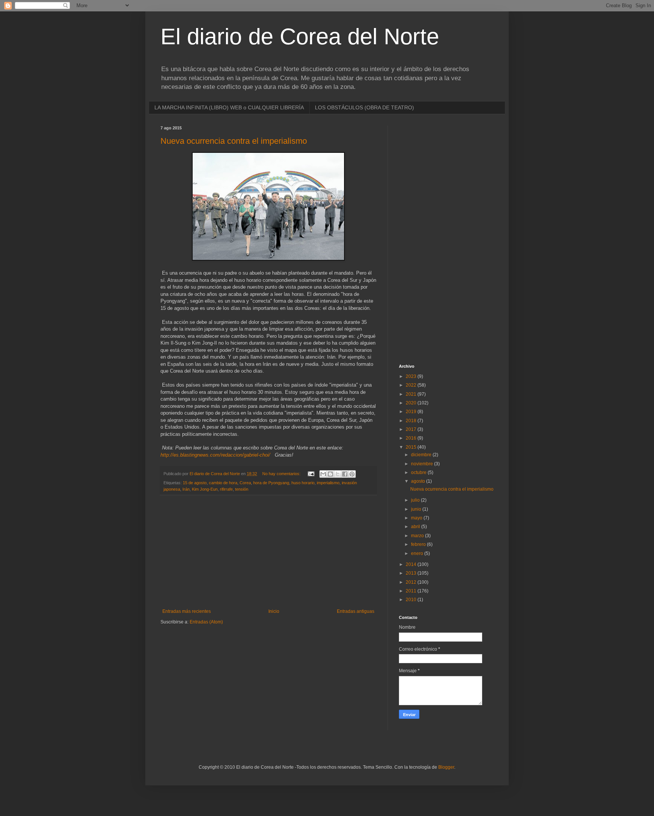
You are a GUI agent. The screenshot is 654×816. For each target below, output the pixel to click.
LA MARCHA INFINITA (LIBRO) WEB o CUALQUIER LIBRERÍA (229, 107)
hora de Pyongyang (271, 482)
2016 (411, 438)
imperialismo (328, 482)
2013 (411, 573)
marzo (418, 535)
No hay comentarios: (282, 473)
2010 (411, 599)
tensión (241, 489)
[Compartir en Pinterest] (352, 474)
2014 (411, 564)
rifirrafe (226, 489)
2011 (411, 591)
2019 (411, 411)
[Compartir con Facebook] (345, 474)
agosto (418, 481)
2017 (411, 429)
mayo (417, 518)
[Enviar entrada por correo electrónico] (311, 473)
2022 (411, 385)
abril (416, 526)
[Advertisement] (268, 552)
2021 (411, 394)
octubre (419, 472)
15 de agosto (195, 482)
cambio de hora (223, 482)
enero (417, 553)
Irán (186, 489)
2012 (411, 582)
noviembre (422, 463)
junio (416, 509)
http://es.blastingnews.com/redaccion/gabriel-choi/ (215, 455)
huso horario (303, 482)
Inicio (273, 611)
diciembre (422, 454)
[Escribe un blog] (330, 474)
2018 (411, 420)
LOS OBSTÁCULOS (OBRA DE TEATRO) (364, 107)
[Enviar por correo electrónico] (323, 474)
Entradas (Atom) (206, 622)
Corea (245, 482)
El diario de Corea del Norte (299, 36)
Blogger (446, 767)
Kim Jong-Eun (205, 489)
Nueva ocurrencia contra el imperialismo (233, 141)
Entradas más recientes (186, 611)
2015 (411, 447)
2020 (411, 403)
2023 (411, 376)
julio (416, 500)
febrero (419, 544)
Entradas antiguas (355, 611)
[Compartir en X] (337, 474)
